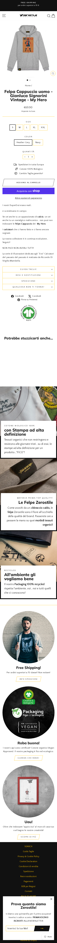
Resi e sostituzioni (28, 876)
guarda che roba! (28, 758)
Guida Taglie (28, 269)
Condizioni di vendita (28, 866)
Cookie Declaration (28, 861)
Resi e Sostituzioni (28, 275)
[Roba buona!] (28, 712)
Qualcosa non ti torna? (28, 287)
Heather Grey (23, 142)
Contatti (28, 891)
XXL (43, 127)
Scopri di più (28, 837)
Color (29, 137)
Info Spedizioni (28, 679)
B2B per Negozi (28, 886)
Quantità (28, 152)
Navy (38, 142)
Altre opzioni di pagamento (28, 198)
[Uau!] (28, 791)
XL (34, 127)
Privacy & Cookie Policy (28, 856)
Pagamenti (28, 881)
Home (28, 85)
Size (28, 122)
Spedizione (28, 281)
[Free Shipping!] (28, 637)
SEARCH (28, 846)
